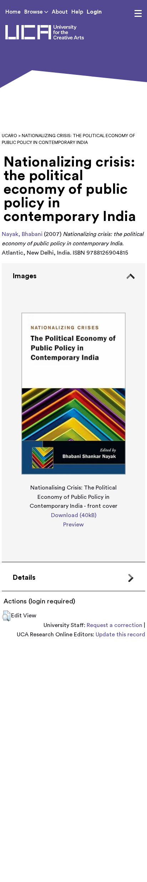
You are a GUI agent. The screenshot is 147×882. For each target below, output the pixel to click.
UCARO (9, 136)
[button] (6, 616)
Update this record (120, 634)
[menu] (138, 14)
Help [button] (77, 12)
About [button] (60, 12)
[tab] (73, 412)
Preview (73, 524)
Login (94, 12)
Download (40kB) (73, 515)
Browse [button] (34, 12)
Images (24, 276)
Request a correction (114, 625)
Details (23, 577)
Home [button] (13, 12)
